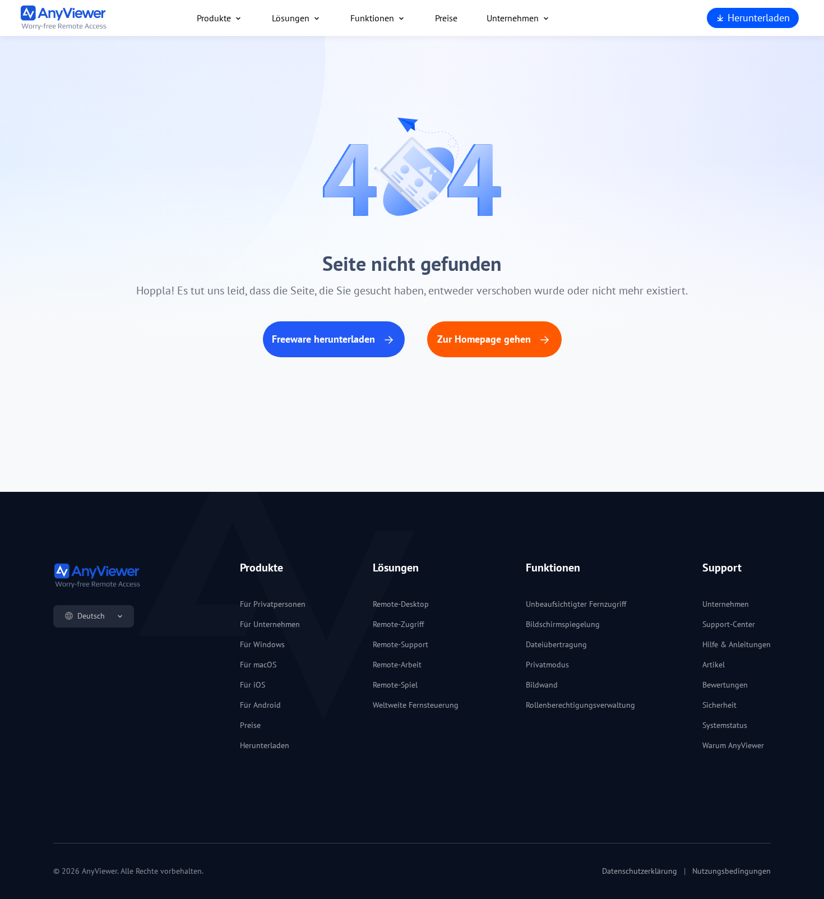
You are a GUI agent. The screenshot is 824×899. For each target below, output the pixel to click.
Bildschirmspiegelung (563, 624)
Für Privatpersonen (272, 604)
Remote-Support (400, 644)
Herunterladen (757, 17)
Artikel (713, 665)
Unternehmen (513, 18)
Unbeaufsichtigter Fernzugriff (576, 604)
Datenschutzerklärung (639, 871)
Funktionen (372, 18)
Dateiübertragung (556, 644)
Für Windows (262, 644)
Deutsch (91, 616)
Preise (446, 18)
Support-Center (728, 624)
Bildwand (542, 685)
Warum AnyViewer (733, 745)
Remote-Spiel (395, 685)
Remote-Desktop (401, 604)
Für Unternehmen (270, 624)
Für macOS (258, 665)
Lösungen (290, 18)
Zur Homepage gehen (485, 339)
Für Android (260, 705)
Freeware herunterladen (325, 339)
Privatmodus (547, 665)
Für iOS (252, 685)
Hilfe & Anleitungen (736, 644)
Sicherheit (719, 705)
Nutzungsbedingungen (731, 871)
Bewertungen (725, 685)
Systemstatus (724, 725)
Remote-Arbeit (397, 665)
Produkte (214, 18)
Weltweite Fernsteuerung (416, 705)
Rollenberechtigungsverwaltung (580, 705)
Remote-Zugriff (398, 624)
